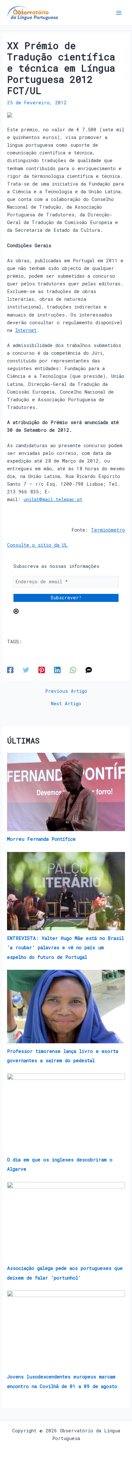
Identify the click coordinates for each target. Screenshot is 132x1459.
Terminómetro (108, 530)
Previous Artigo (66, 691)
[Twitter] (26, 669)
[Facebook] (10, 669)
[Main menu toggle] (119, 13)
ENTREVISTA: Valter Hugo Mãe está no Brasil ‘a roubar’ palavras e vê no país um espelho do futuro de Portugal (65, 947)
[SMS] (89, 669)
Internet (26, 330)
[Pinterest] (41, 669)
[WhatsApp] (73, 669)
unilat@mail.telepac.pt (52, 499)
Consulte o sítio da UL (37, 545)
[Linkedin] (57, 669)
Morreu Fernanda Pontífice (41, 839)
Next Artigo (66, 703)
